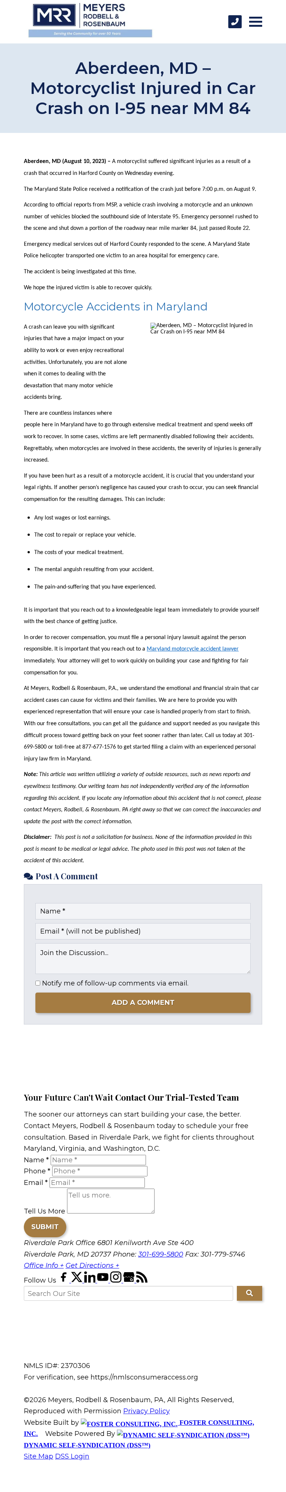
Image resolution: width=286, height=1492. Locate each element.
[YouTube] (103, 1280)
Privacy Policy (146, 1411)
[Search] (249, 1293)
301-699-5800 (160, 1254)
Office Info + (44, 1265)
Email (36, 1183)
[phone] (235, 21)
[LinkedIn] (90, 1280)
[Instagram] (116, 1280)
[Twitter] (77, 1280)
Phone (37, 1171)
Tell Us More (44, 1211)
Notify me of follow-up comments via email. (114, 983)
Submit (45, 1227)
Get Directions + (92, 1265)
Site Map (38, 1456)
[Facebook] (64, 1280)
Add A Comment (143, 1003)
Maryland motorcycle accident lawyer (193, 649)
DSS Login (72, 1456)
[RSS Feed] (141, 1280)
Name (36, 1160)
